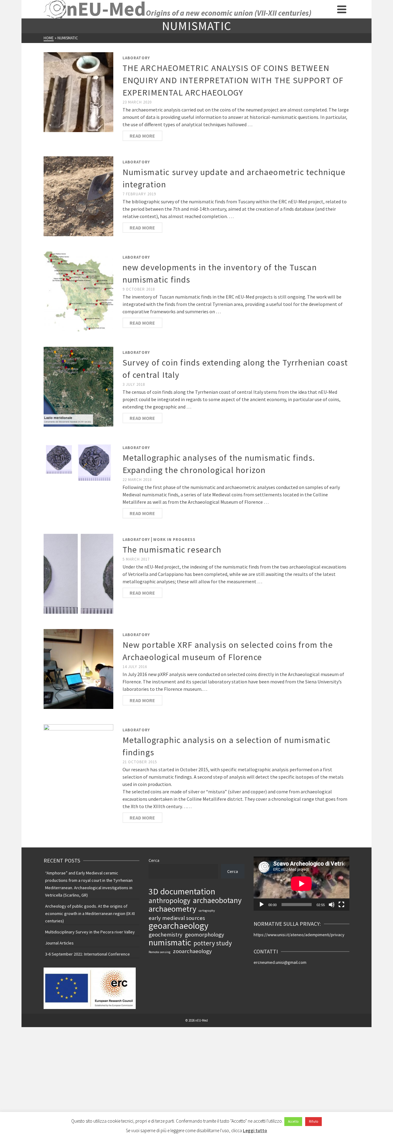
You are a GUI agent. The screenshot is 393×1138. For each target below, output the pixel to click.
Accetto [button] (293, 1121)
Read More (142, 136)
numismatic (170, 942)
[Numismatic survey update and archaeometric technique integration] (78, 196)
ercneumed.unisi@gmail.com (280, 962)
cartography (207, 911)
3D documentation (182, 891)
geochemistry (165, 934)
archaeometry (172, 909)
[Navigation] (341, 9)
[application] (301, 883)
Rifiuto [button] (313, 1121)
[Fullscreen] (341, 904)
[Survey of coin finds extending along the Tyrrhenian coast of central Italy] (78, 386)
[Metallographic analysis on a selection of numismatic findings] (78, 764)
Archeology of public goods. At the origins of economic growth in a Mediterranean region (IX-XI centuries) (90, 913)
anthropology (169, 900)
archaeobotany (217, 900)
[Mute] (332, 904)
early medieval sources (177, 917)
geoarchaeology (178, 925)
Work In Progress (174, 539)
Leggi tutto (255, 1130)
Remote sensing (159, 952)
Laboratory (136, 58)
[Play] (262, 904)
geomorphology (204, 934)
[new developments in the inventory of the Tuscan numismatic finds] (78, 291)
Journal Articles (59, 943)
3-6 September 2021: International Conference (87, 954)
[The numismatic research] (78, 573)
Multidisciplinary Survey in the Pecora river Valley (90, 932)
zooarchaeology (192, 951)
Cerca (154, 860)
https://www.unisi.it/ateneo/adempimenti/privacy (299, 934)
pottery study (212, 943)
